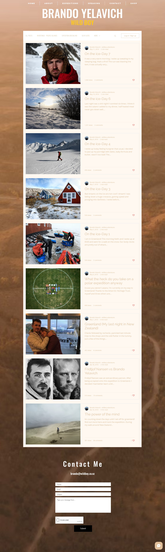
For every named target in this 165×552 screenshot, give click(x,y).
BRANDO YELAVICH (82, 13)
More (96, 35)
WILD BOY (82, 22)
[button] (115, 36)
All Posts (29, 35)
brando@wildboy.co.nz (83, 474)
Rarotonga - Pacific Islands (47, 35)
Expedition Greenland (69, 35)
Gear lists (85, 35)
